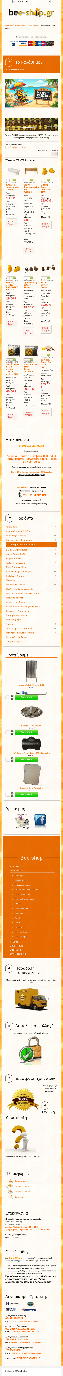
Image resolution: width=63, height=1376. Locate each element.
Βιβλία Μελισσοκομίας (16, 550)
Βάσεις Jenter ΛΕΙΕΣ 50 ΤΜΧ (45, 188)
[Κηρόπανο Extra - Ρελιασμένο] (31, 785)
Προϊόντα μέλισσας (15, 598)
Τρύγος (9, 624)
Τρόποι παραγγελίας (22, 1191)
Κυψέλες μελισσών (15, 576)
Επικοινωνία (15, 950)
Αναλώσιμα (11, 527)
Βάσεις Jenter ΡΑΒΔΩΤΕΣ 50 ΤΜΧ (12, 286)
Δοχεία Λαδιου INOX (15, 554)
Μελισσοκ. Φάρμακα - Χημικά (20, 633)
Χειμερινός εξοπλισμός (17, 637)
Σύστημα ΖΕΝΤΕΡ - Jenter (22, 544)
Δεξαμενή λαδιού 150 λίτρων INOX (31, 685)
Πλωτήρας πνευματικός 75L (31, 725)
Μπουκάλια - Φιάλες (15, 585)
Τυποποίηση (19, 927)
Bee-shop (9, 25)
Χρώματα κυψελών (15, 641)
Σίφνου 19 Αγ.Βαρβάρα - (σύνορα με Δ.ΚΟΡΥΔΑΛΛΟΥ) (31, 472)
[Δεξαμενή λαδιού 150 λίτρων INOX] (31, 682)
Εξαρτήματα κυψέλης (16, 567)
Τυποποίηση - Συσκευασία (19, 628)
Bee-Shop (14, 866)
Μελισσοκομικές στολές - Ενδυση (26, 890)
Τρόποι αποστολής (22, 1186)
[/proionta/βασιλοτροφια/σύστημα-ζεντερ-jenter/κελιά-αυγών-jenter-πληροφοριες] (49, 275)
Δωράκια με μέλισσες (16, 602)
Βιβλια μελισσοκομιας (22, 885)
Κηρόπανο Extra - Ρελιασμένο (31, 788)
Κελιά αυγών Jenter (44, 285)
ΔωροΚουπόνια (13, 558)
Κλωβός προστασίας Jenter (12, 187)
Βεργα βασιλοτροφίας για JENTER (31, 188)
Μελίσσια (10, 580)
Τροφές (17, 918)
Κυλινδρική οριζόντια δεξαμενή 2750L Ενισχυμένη (31, 753)
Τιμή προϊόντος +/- (15, 147)
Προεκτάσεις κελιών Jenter (30, 285)
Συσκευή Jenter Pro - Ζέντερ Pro (46, 363)
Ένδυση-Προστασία (15, 563)
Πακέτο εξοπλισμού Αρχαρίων (20, 589)
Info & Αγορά (11, 222)
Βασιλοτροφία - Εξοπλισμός (19, 540)
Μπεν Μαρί (19, 913)
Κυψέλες (14, 942)
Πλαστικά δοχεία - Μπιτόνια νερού (22, 593)
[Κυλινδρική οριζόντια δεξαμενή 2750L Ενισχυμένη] (31, 750)
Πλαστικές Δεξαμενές (16, 535)
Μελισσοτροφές (13, 620)
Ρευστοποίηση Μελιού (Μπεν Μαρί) (23, 606)
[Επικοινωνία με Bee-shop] (10, 1198)
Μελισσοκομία (20, 25)
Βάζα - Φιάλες (16, 946)
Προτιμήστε (22, 487)
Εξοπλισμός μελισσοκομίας (19, 571)
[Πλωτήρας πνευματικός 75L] (31, 723)
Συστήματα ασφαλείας (16, 615)
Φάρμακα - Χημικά (21, 932)
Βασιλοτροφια (33, 25)
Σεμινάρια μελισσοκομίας (18, 611)
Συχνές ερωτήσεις (18, 954)
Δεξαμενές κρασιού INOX (18, 531)
